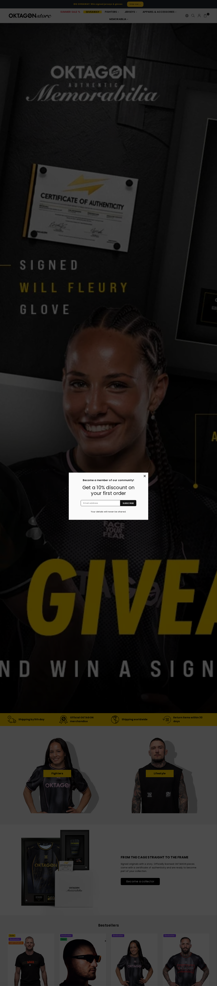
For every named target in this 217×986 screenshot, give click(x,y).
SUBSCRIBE (128, 503)
